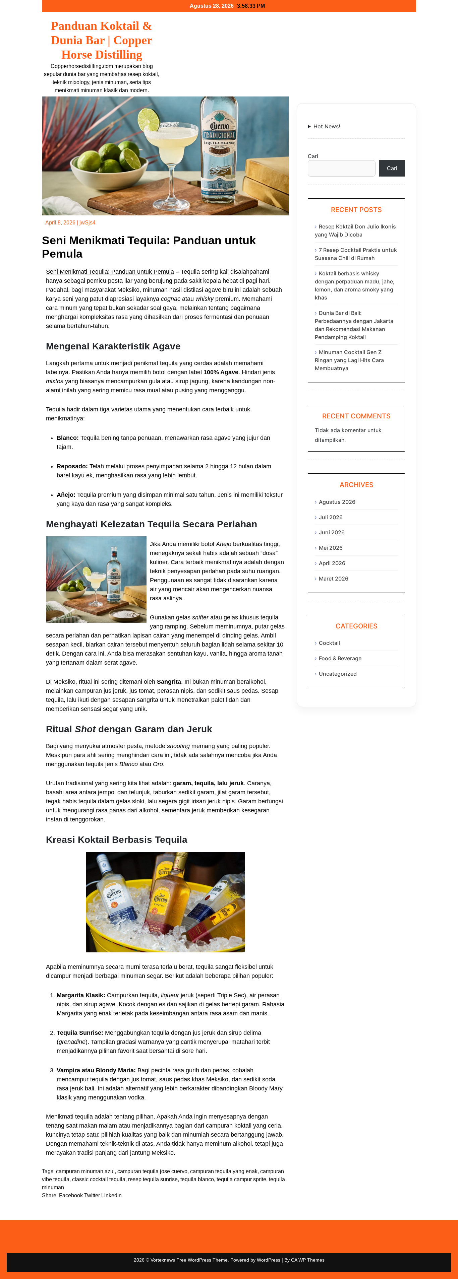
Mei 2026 (331, 547)
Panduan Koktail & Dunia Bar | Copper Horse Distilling (101, 40)
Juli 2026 (331, 517)
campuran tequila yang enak (223, 1171)
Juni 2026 (332, 532)
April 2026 (332, 563)
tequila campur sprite (241, 1179)
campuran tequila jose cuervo (152, 1171)
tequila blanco (197, 1179)
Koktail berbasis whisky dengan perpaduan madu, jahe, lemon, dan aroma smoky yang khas (355, 285)
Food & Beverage (340, 658)
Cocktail (329, 643)
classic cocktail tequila (98, 1179)
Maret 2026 (333, 578)
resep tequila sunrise (153, 1179)
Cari (313, 156)
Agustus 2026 (337, 501)
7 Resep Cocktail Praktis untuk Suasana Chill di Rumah (356, 254)
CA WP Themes (308, 1260)
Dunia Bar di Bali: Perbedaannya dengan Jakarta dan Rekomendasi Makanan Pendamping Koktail (354, 325)
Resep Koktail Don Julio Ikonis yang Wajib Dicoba (355, 230)
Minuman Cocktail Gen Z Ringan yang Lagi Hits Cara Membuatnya (349, 360)
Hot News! (326, 126)
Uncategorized (338, 673)
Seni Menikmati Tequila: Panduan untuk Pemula (110, 271)
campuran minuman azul (85, 1171)
